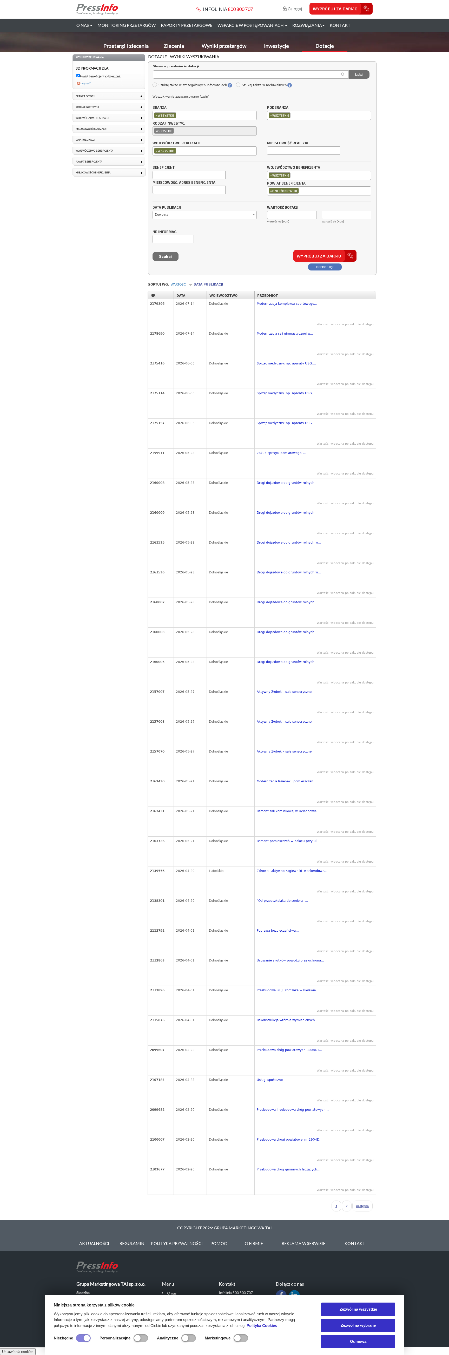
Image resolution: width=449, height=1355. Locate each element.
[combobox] (205, 115)
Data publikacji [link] (85, 139)
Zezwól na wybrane (358, 1325)
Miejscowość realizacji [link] (91, 128)
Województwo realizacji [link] (92, 118)
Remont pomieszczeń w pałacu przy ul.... (289, 841)
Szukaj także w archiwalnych (264, 85)
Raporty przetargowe (186, 25)
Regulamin (132, 1243)
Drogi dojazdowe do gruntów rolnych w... (289, 542)
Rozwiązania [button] (307, 25)
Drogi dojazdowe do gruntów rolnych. (286, 483)
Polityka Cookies (262, 1325)
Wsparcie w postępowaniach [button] (251, 25)
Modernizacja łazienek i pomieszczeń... (286, 781)
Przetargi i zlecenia (126, 46)
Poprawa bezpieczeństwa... (278, 930)
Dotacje (324, 46)
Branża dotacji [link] (85, 96)
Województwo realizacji (176, 143)
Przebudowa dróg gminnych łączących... (288, 1169)
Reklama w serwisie (303, 1243)
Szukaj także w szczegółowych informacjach (193, 85)
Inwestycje (276, 46)
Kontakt (340, 25)
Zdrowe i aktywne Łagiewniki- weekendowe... (292, 871)
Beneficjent (164, 168)
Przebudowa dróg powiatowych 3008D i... (289, 1050)
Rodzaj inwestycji (170, 123)
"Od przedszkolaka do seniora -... (282, 901)
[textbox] (178, 115)
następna (362, 1206)
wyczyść (86, 83)
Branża (160, 108)
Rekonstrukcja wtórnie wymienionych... (287, 1020)
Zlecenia (174, 46)
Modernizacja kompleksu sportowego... (287, 304)
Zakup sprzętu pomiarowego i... (281, 453)
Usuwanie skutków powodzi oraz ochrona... (290, 960)
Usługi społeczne (270, 1080)
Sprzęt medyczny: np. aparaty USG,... (286, 363)
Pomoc (218, 1243)
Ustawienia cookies (18, 1351)
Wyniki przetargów (224, 46)
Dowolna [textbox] (161, 214)
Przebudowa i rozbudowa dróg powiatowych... (293, 1110)
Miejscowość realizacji (289, 143)
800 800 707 (240, 9)
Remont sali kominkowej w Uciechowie (286, 811)
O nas (172, 1293)
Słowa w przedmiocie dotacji (176, 66)
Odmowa (358, 1341)
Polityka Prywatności (177, 1243)
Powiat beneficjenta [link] (89, 161)
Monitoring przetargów (126, 25)
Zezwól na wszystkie (358, 1309)
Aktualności (94, 1243)
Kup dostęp (325, 267)
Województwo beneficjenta (293, 168)
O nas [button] (83, 25)
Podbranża (277, 108)
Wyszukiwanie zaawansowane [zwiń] (181, 96)
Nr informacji (166, 232)
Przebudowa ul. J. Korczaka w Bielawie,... (288, 990)
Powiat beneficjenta (286, 183)
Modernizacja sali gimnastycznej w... (285, 333)
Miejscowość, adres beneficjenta (184, 183)
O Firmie (254, 1243)
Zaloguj (294, 8)
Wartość (178, 284)
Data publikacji (167, 207)
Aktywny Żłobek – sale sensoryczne (284, 692)
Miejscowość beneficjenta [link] (93, 172)
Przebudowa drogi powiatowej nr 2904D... (289, 1139)
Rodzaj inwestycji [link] (87, 107)
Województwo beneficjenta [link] (94, 150)
